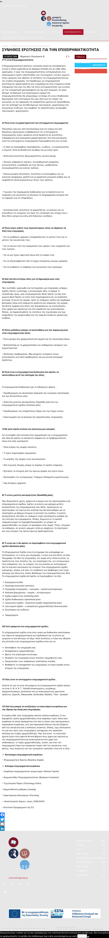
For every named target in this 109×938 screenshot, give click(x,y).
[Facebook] (54, 815)
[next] (69, 56)
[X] (27, 884)
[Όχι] (88, 936)
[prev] (67, 56)
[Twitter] (54, 819)
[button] (103, 35)
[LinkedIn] (54, 828)
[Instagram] (12, 884)
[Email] (54, 824)
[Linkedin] (20, 884)
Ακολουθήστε (99, 65)
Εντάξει (82, 936)
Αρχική (5, 46)
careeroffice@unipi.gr (18, 878)
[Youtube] (5, 892)
